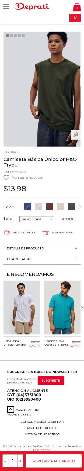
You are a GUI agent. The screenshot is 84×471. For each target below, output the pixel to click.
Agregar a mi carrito (53, 461)
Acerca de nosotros (42, 434)
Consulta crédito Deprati (42, 421)
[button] (75, 89)
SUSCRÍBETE (51, 380)
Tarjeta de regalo (42, 428)
